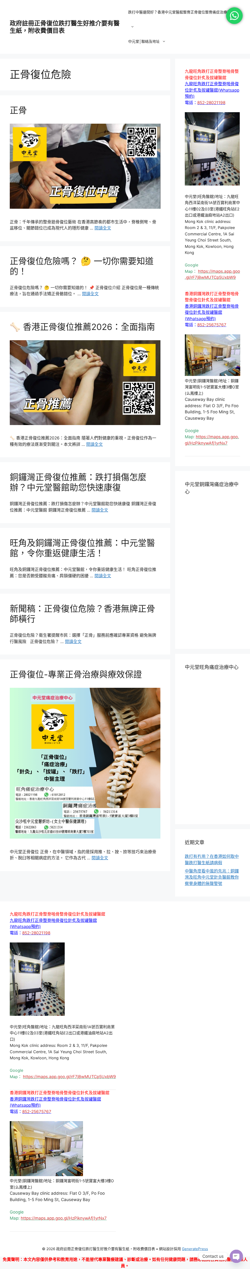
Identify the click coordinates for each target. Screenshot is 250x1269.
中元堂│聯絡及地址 (144, 41)
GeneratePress (195, 1249)
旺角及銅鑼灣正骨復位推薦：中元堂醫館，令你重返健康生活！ (82, 548)
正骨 (18, 110)
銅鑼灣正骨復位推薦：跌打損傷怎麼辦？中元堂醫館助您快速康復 (78, 482)
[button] (212, 90)
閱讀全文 (102, 228)
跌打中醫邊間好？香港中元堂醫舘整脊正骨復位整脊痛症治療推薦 (181, 12)
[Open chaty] (236, 1256)
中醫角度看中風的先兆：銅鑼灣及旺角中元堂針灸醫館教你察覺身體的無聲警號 (212, 877)
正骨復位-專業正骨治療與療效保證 (76, 674)
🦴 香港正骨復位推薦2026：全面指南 (82, 327)
